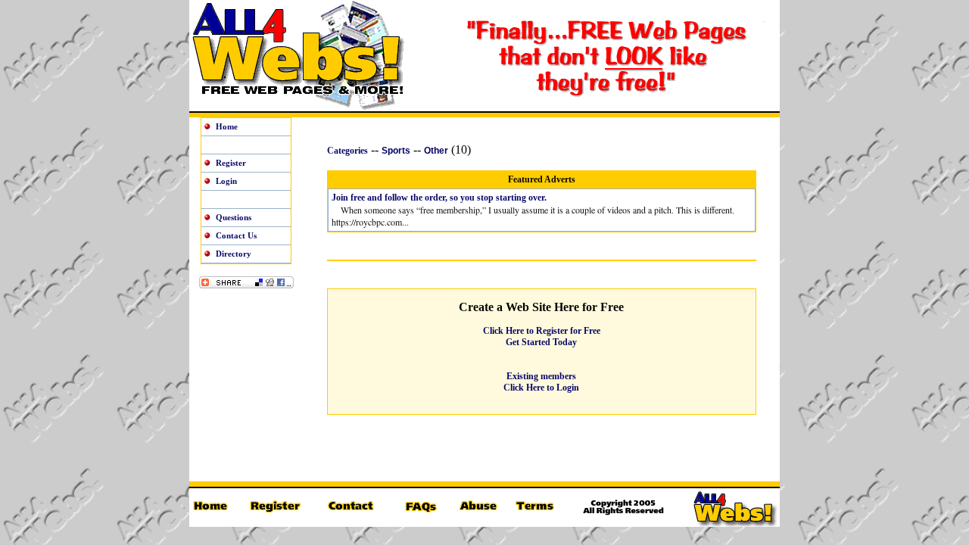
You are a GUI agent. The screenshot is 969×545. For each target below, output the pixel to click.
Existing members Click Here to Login (541, 382)
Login (226, 180)
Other (436, 150)
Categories (347, 150)
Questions (233, 217)
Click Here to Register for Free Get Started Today (541, 336)
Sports (396, 150)
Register (231, 162)
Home (227, 126)
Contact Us (236, 235)
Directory (233, 253)
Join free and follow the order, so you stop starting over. (439, 197)
